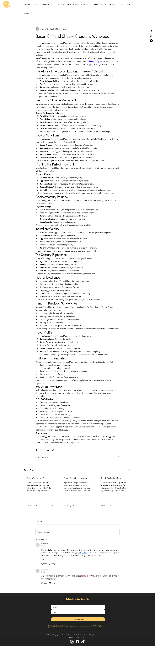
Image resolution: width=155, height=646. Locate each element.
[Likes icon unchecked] (42, 563)
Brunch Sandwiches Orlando (38, 478)
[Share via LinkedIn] (48, 450)
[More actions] (118, 29)
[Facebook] (151, 30)
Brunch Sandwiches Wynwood (75, 478)
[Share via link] (53, 450)
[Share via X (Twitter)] (42, 450)
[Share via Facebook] (37, 450)
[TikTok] (151, 40)
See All (129, 470)
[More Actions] (118, 544)
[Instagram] (151, 35)
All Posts (26, 13)
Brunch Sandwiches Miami (111, 478)
